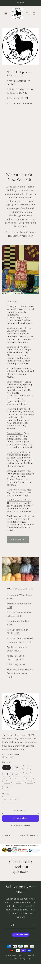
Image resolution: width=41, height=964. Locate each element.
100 (7, 781)
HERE (9, 598)
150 (18, 781)
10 (6, 767)
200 (30, 781)
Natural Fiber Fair (19, 955)
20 (16, 767)
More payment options (20, 825)
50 (16, 774)
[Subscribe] (33, 925)
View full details (27, 835)
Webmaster (26, 236)
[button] (6, 13)
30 (26, 767)
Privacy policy (24, 959)
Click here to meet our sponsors (20, 866)
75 (27, 774)
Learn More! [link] (18, 539)
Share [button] (7, 835)
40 (6, 774)
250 (7, 787)
